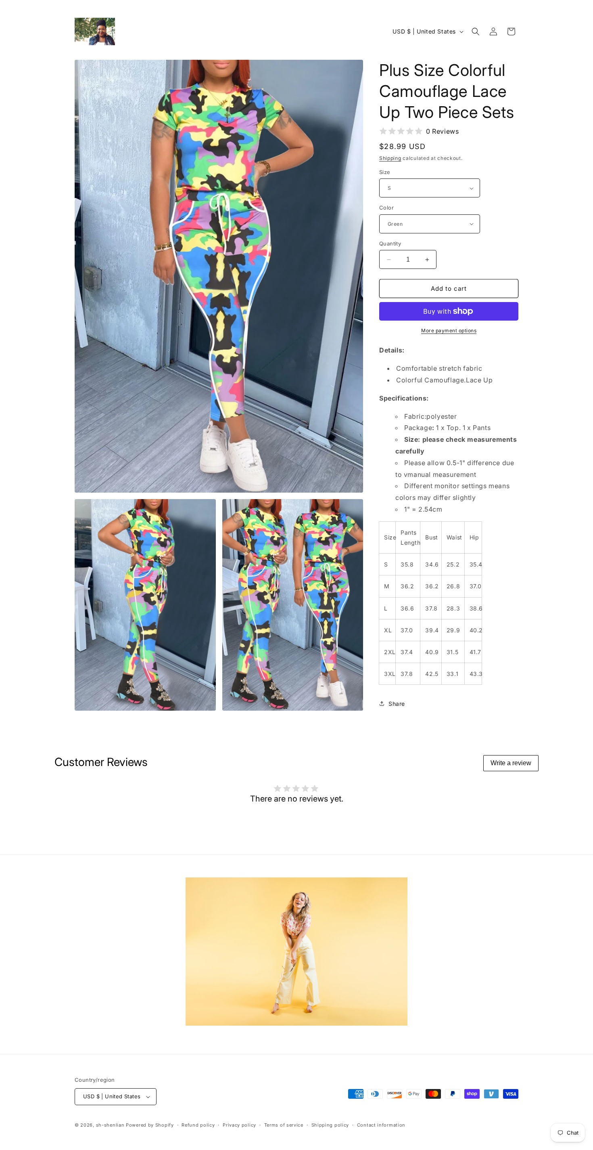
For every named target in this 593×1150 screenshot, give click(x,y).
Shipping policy (330, 1125)
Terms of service (283, 1125)
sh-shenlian (110, 1125)
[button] (475, 31)
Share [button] (396, 703)
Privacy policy (239, 1125)
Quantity (390, 243)
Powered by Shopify (150, 1125)
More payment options (448, 330)
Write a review (511, 763)
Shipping (390, 158)
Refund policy (198, 1125)
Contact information (381, 1125)
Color (386, 207)
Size (384, 172)
